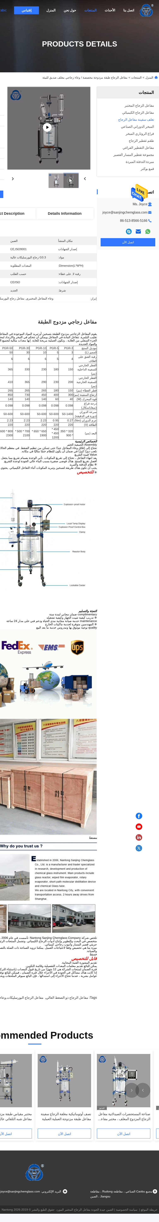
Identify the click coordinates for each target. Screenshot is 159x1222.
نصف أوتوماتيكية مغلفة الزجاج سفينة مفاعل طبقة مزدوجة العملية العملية (66, 1116)
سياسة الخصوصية (126, 1209)
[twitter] (139, 848)
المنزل (50, 10)
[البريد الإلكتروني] (138, 231)
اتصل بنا (128, 10)
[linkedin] (139, 837)
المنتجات (90, 10)
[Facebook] (139, 816)
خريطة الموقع (149, 1209)
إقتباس (26, 10)
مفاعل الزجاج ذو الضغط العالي (67, 997)
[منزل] (146, 10)
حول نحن (70, 10)
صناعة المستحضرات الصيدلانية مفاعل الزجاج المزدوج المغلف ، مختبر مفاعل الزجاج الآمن (124, 1117)
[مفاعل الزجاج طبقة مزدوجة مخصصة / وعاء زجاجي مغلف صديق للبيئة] (48, 128)
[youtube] (139, 827)
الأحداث (110, 10)
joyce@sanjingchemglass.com (124, 212)
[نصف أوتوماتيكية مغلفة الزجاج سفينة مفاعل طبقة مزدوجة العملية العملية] (64, 1080)
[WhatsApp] (148, 231)
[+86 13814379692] (128, 231)
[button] (142, 1090)
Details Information (65, 213)
